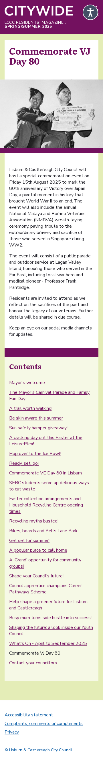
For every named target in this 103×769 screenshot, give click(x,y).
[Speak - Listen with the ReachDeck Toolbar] (90, 12)
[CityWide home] (39, 11)
